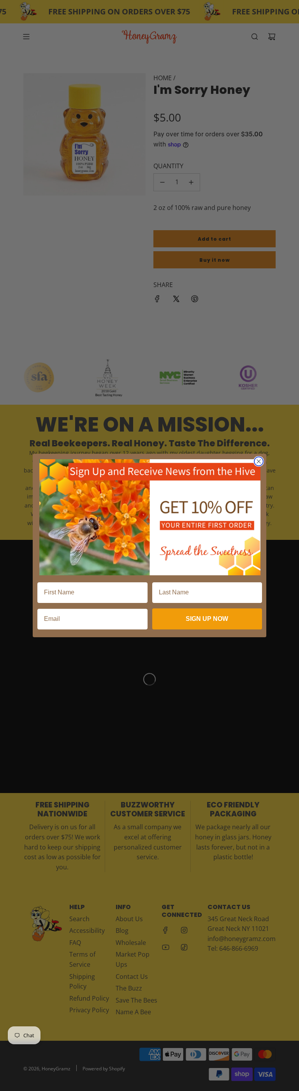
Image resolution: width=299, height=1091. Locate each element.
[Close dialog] (258, 461)
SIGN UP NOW (207, 618)
